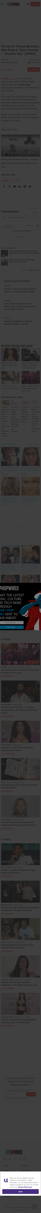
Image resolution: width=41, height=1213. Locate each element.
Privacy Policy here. (25, 1187)
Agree (20, 1191)
